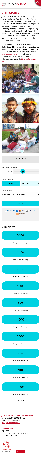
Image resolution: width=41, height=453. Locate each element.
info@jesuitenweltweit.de (11, 423)
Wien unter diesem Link (10, 54)
